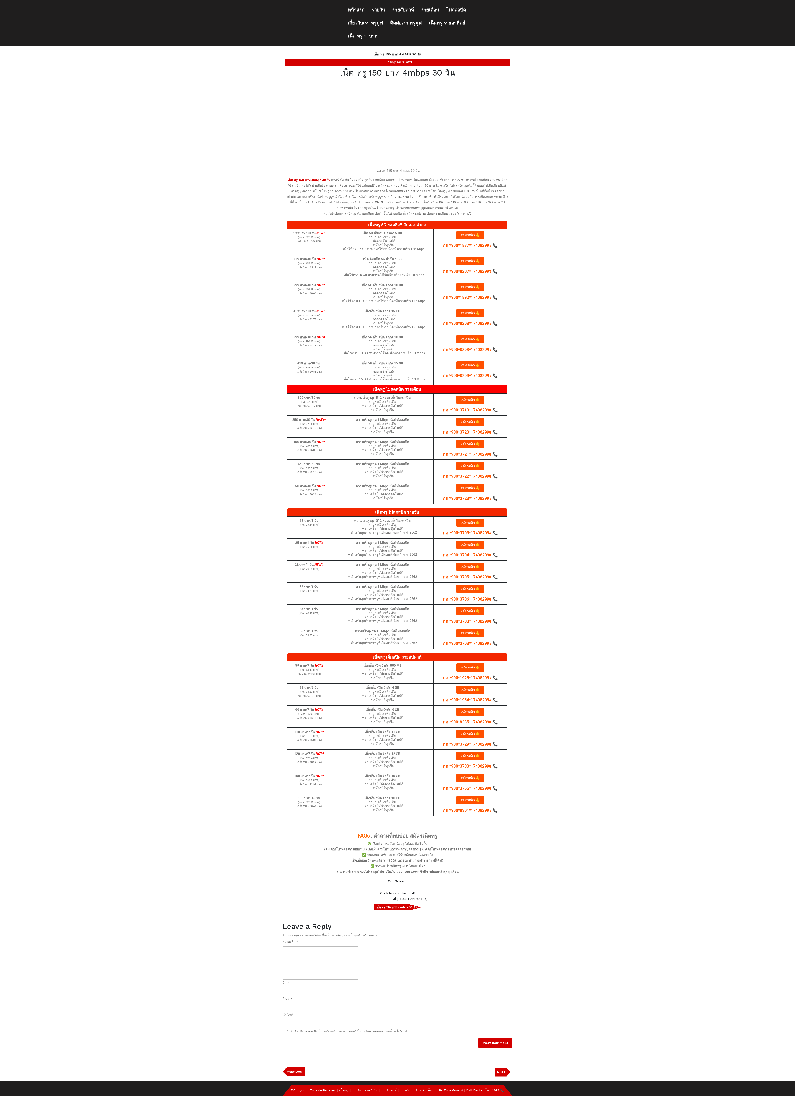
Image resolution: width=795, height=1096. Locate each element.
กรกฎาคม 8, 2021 (400, 62)
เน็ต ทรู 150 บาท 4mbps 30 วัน (397, 54)
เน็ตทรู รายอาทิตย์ (447, 22)
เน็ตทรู (344, 1090)
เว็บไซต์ (288, 1015)
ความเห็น (290, 941)
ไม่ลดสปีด (456, 9)
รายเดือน (430, 9)
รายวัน (378, 9)
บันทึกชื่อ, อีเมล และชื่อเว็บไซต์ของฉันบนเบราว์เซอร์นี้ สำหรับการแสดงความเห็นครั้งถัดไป (346, 1031)
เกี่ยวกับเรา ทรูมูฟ (365, 22)
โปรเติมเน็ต (424, 1090)
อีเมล (287, 999)
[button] (470, 235)
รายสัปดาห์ (403, 9)
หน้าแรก (356, 9)
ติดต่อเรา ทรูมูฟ (406, 22)
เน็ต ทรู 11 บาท (363, 35)
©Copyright (300, 1090)
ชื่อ (286, 983)
